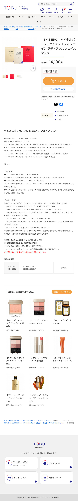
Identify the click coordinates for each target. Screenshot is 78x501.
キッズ (39, 22)
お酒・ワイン (32, 17)
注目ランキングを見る (62, 292)
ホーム (51, 17)
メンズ (70, 17)
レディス (61, 17)
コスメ (43, 17)
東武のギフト (10, 17)
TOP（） (12, 420)
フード (21, 17)
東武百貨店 (39, 447)
